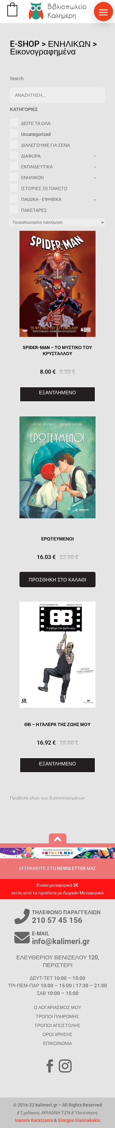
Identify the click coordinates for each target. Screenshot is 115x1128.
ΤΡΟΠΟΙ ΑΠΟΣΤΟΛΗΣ (57, 1025)
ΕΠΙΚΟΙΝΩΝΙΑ (57, 1043)
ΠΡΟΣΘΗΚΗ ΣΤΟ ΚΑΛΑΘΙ (57, 579)
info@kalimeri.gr (61, 941)
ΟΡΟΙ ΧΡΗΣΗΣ (57, 1034)
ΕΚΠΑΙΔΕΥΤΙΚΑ (37, 166)
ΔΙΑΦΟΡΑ (31, 156)
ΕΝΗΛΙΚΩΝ (69, 44)
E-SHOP (25, 44)
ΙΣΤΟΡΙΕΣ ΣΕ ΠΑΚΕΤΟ (44, 188)
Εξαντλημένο (57, 392)
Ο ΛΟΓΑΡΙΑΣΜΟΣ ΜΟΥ (57, 1007)
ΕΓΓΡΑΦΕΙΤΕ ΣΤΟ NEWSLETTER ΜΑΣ (57, 868)
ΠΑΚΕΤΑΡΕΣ (34, 210)
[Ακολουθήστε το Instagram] (65, 1066)
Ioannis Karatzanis (34, 1120)
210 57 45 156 (57, 920)
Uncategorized (36, 134)
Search (17, 78)
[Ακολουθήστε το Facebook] (49, 1066)
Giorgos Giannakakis (79, 1120)
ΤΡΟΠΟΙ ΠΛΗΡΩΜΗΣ (57, 1016)
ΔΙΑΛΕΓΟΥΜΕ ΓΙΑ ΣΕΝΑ (45, 145)
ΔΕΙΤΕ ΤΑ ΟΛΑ (35, 123)
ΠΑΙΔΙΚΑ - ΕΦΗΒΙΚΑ (41, 199)
